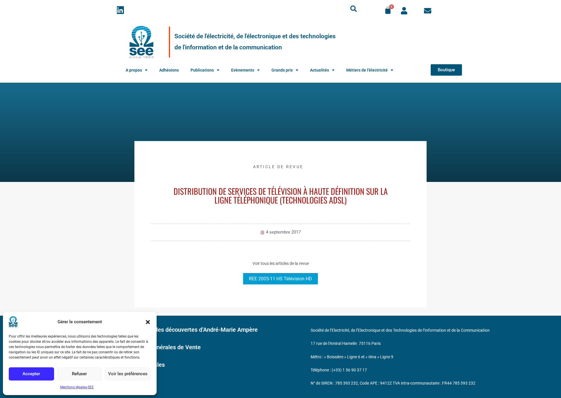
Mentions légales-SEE (77, 387)
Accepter (31, 373)
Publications (202, 70)
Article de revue (278, 166)
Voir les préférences (128, 373)
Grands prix (282, 70)
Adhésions (169, 70)
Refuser (79, 373)
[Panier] (388, 10)
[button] (148, 322)
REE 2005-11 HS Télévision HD (280, 278)
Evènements (242, 70)
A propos (134, 70)
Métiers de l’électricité (367, 70)
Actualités (319, 70)
